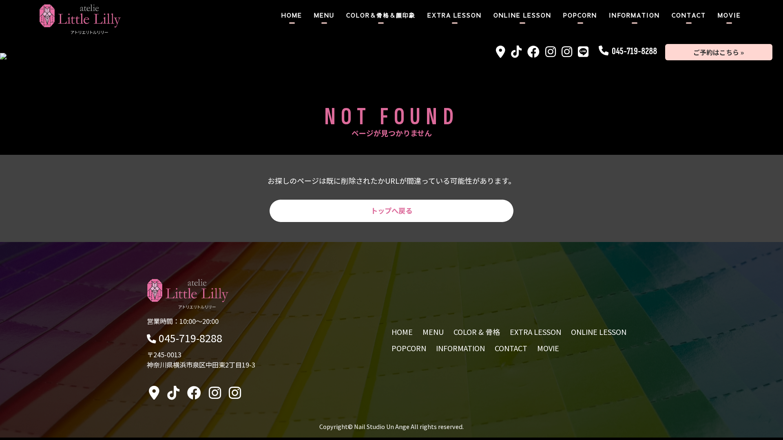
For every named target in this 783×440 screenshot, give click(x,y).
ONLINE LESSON (522, 15)
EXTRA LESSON (454, 15)
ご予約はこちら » (718, 52)
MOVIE (729, 15)
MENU (324, 15)
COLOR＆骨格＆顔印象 (381, 15)
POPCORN (580, 15)
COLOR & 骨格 (476, 331)
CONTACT (689, 15)
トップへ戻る (391, 210)
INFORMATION (634, 15)
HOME (291, 15)
